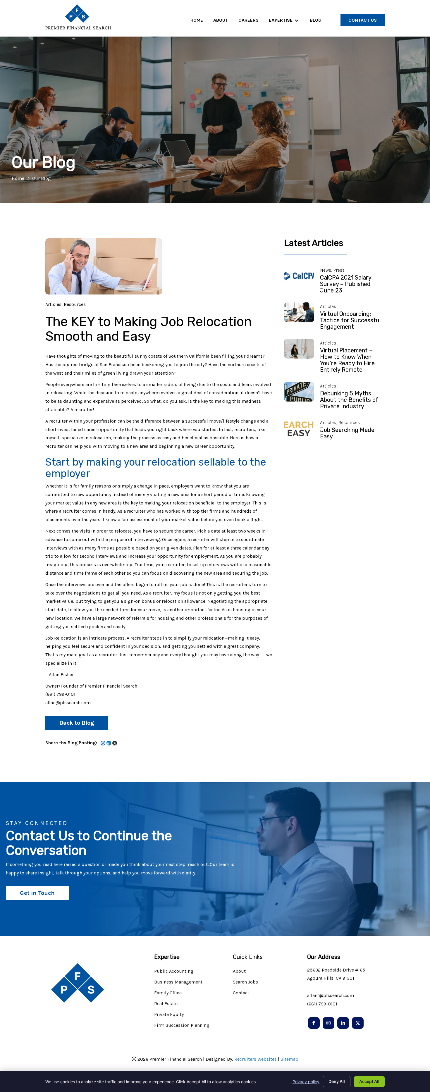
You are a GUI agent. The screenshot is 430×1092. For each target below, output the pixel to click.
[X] (114, 743)
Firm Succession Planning (181, 1025)
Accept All (369, 1081)
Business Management (178, 982)
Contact (241, 993)
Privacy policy (306, 1081)
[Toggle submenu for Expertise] (296, 20)
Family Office (168, 993)
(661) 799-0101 (322, 1004)
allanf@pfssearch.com (330, 995)
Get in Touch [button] (37, 893)
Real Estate (166, 1003)
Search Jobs (245, 982)
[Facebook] (103, 743)
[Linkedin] (108, 743)
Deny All (336, 1081)
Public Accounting (173, 971)
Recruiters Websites (255, 1059)
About (239, 971)
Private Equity (169, 1014)
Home (18, 178)
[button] (76, 723)
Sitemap (289, 1059)
